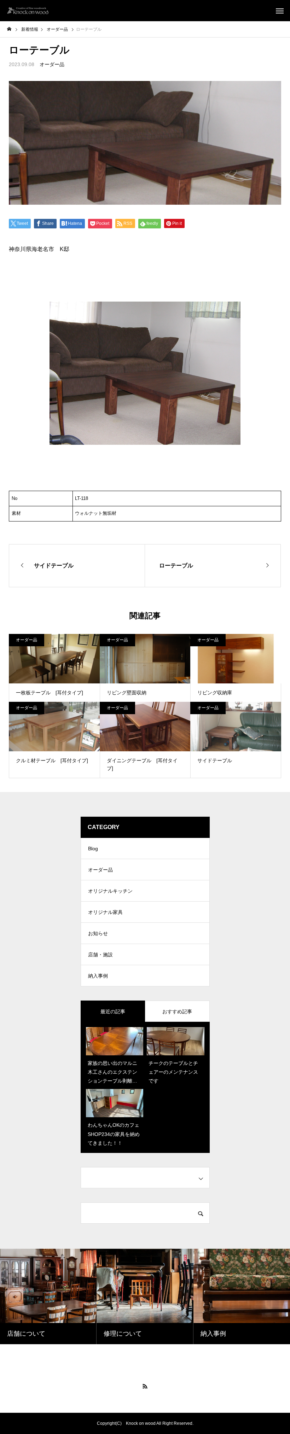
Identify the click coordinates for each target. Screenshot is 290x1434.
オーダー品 (52, 64)
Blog (93, 848)
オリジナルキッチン (110, 891)
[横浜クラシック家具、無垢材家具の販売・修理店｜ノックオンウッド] (28, 10)
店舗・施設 (100, 954)
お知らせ (98, 933)
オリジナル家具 (105, 912)
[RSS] (145, 1386)
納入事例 (98, 976)
